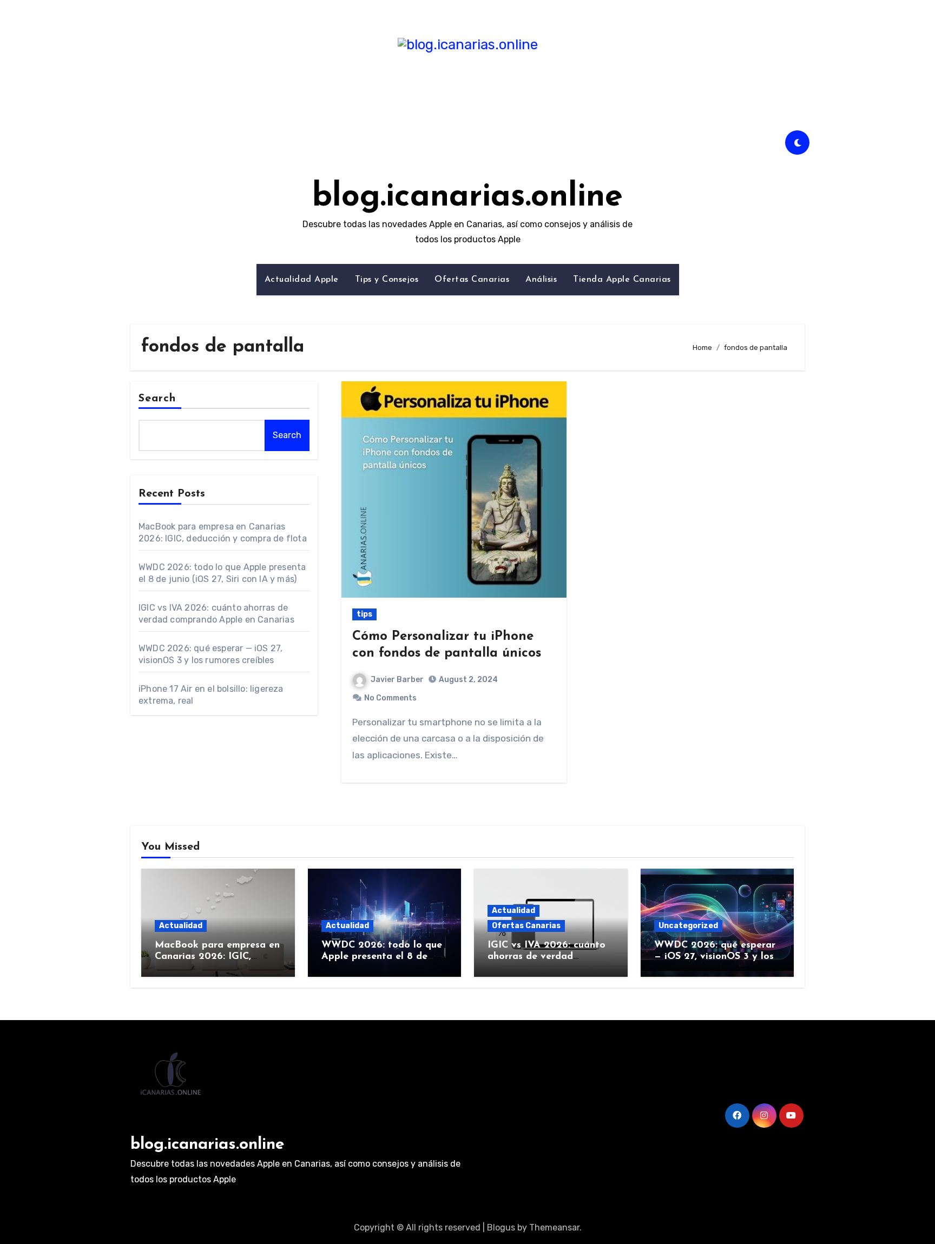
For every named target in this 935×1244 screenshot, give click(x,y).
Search (157, 398)
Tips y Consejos (387, 279)
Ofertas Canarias (471, 279)
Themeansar (554, 1227)
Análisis (541, 279)
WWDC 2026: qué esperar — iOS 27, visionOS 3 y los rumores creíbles (714, 957)
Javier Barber (397, 679)
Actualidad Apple (302, 279)
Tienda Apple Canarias (622, 279)
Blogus (501, 1227)
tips (364, 614)
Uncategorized (688, 925)
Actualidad (180, 925)
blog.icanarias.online (467, 197)
